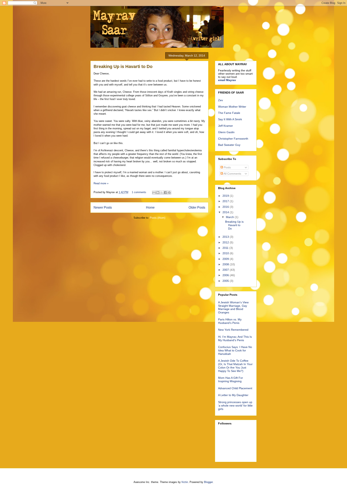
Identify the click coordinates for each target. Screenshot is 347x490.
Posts (227, 167)
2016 (226, 206)
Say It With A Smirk (230, 119)
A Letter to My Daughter (233, 395)
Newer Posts (103, 207)
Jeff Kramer (225, 125)
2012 (226, 242)
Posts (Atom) (157, 217)
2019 (226, 195)
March (230, 217)
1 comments (139, 192)
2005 (226, 280)
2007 (226, 269)
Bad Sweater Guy (229, 144)
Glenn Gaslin (226, 132)
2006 (226, 275)
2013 (226, 236)
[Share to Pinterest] (169, 192)
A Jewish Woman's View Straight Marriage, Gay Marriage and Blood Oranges (233, 307)
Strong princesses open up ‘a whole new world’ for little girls (235, 405)
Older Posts (197, 207)
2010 (226, 253)
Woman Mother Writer (232, 106)
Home (150, 207)
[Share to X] (162, 192)
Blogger (208, 482)
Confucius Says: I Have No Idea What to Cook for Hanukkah (235, 350)
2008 (226, 264)
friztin (185, 482)
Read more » (101, 183)
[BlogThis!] (158, 192)
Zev (220, 100)
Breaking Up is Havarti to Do (123, 66)
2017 (226, 201)
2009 (226, 258)
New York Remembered (233, 329)
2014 (226, 212)
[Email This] (154, 192)
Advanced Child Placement (235, 388)
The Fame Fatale (229, 112)
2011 (225, 247)
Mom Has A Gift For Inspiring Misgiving (230, 379)
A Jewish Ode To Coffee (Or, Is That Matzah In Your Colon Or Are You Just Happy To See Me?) (235, 365)
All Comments (232, 173)
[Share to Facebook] (165, 192)
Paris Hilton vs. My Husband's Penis (230, 321)
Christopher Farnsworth (233, 138)
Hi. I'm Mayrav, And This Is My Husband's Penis (235, 338)
